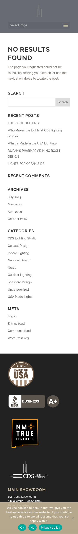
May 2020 (15, 204)
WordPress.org (18, 338)
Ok (22, 527)
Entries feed (16, 323)
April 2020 (15, 211)
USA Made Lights (20, 296)
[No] (72, 518)
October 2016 (17, 219)
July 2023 (14, 197)
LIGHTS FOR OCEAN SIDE (26, 163)
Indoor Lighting (18, 253)
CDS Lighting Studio (22, 238)
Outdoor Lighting (20, 275)
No (33, 527)
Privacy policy (50, 527)
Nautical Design (19, 260)
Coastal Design (18, 245)
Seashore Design (20, 282)
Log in (12, 316)
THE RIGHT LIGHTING (23, 123)
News (12, 267)
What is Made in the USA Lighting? (32, 143)
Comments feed (19, 331)
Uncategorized (18, 289)
